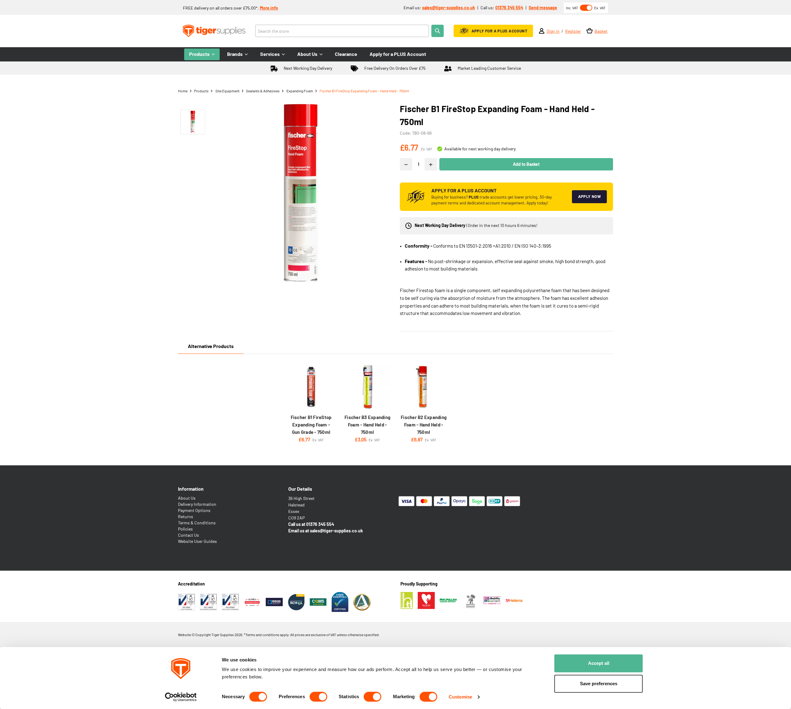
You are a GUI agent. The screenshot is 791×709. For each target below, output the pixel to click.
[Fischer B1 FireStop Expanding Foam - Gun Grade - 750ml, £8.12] (311, 387)
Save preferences (598, 683)
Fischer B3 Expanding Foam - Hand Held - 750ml (367, 424)
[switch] (318, 697)
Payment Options (194, 510)
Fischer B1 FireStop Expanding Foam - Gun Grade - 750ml (311, 424)
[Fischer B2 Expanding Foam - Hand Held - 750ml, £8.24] (423, 387)
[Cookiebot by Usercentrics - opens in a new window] (181, 697)
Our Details (300, 489)
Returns (185, 516)
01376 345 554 (509, 7)
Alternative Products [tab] (211, 346)
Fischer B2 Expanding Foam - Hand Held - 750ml (423, 424)
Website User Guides (197, 541)
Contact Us (188, 535)
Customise (460, 696)
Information (191, 489)
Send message (543, 7)
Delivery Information (197, 504)
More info (269, 7)
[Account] (541, 31)
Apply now (589, 196)
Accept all (598, 663)
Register (573, 31)
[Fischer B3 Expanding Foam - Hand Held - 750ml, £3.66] (367, 387)
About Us (187, 498)
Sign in (553, 31)
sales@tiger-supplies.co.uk (448, 7)
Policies (185, 528)
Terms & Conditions (197, 522)
